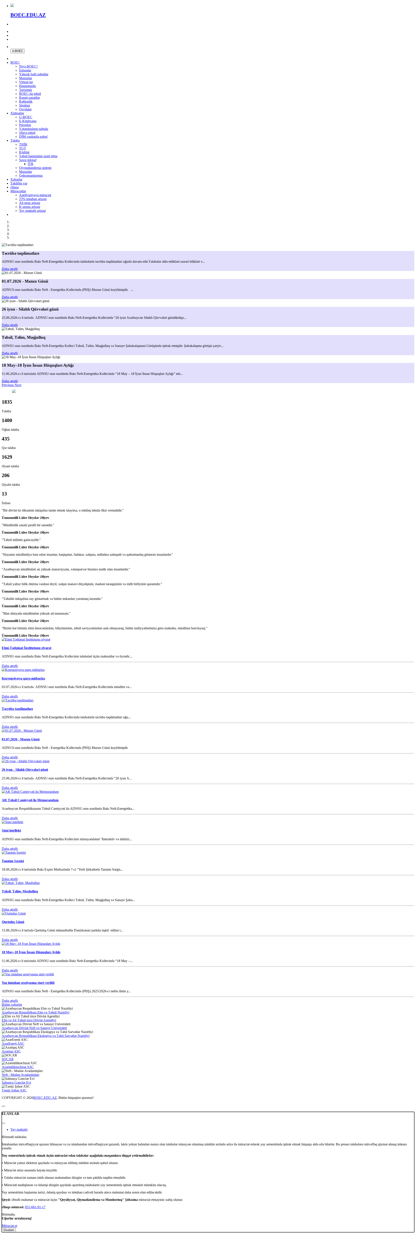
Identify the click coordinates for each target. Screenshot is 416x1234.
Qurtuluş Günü (13, 922)
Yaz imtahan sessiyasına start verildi (28, 983)
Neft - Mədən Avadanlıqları (20, 1075)
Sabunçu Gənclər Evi (16, 1082)
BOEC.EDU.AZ (45, 1098)
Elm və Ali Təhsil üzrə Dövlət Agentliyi (29, 1020)
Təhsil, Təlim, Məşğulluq (20, 891)
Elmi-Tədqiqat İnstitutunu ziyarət (26, 648)
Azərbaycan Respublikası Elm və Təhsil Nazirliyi (35, 1012)
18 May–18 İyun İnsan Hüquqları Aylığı (31, 952)
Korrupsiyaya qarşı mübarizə (23, 678)
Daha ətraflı (10, 269)
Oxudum (8, 1230)
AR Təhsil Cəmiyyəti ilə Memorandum (30, 800)
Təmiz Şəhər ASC (14, 1090)
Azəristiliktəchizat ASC (18, 1067)
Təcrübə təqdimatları (17, 709)
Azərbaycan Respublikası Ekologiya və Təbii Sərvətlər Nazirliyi (45, 1036)
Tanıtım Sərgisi (13, 861)
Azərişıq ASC (11, 1051)
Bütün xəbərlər (12, 1004)
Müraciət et (9, 1226)
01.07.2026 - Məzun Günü (21, 739)
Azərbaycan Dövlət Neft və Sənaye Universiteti (34, 1028)
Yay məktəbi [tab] (19, 1129)
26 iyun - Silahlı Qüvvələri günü (25, 769)
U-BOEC (17, 51)
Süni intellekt (11, 830)
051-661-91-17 (35, 1207)
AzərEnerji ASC (13, 1043)
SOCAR (8, 1059)
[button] (8, 385)
